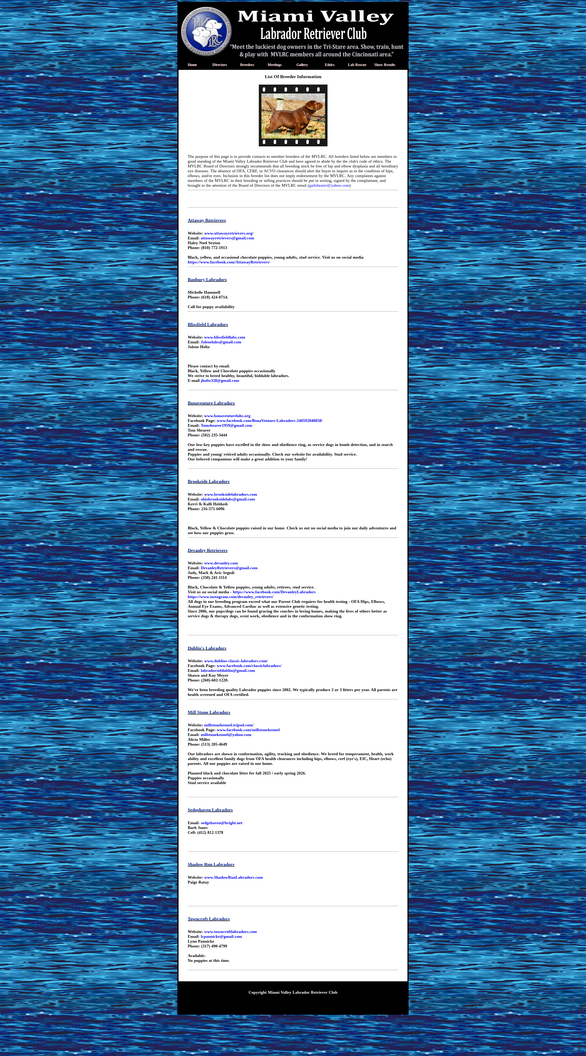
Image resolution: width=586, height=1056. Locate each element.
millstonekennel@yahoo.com (226, 734)
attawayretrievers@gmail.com (227, 238)
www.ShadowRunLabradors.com (233, 877)
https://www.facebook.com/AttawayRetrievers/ (229, 262)
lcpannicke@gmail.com (221, 936)
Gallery (302, 65)
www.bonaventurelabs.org (227, 415)
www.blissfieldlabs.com (224, 337)
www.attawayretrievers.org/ (228, 233)
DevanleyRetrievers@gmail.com (229, 568)
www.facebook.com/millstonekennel (248, 730)
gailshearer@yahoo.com (329, 185)
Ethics (329, 65)
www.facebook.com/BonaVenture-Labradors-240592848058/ (270, 420)
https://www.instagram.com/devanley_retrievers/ (231, 596)
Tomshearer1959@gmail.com (226, 425)
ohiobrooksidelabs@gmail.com (228, 499)
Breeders (247, 65)
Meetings (275, 65)
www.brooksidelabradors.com (230, 494)
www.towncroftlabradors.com (230, 931)
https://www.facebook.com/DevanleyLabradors (274, 592)
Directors (219, 65)
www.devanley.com (221, 563)
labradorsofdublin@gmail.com (228, 670)
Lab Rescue (357, 65)
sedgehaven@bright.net (221, 823)
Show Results (384, 65)
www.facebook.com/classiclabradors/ (249, 665)
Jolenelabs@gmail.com (221, 342)
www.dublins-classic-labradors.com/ (236, 661)
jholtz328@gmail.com (220, 380)
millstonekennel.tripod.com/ (229, 725)
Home (192, 65)
